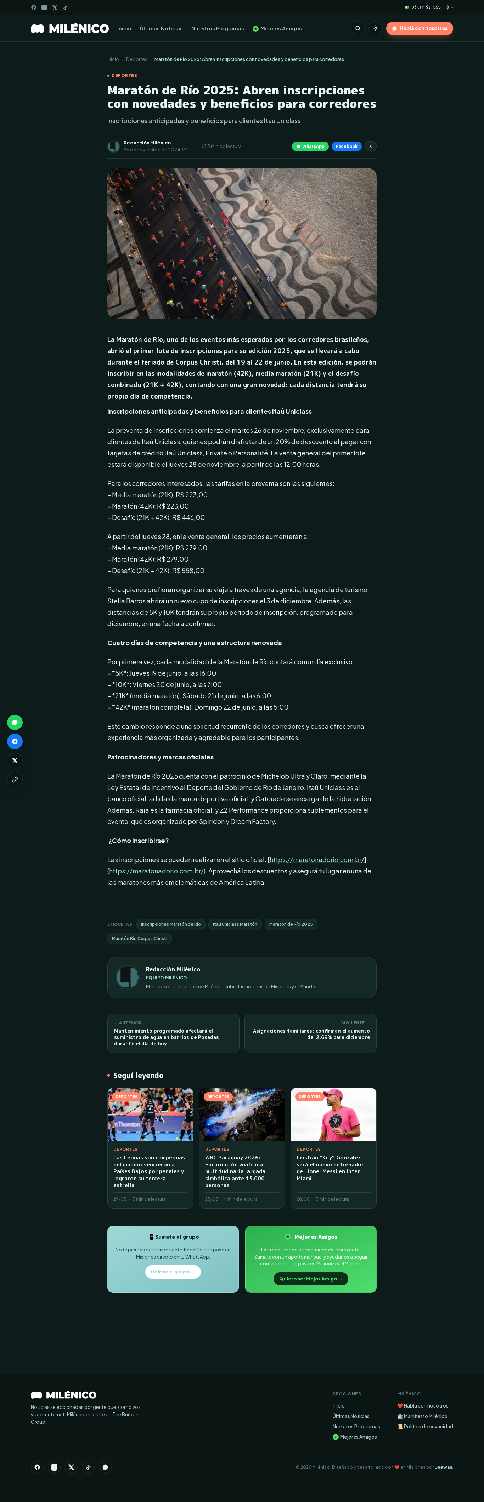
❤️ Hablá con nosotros (423, 1406)
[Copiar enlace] (15, 779)
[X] (71, 1467)
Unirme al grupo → (173, 1271)
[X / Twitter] (54, 7)
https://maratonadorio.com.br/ (156, 871)
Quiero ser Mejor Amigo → (311, 1279)
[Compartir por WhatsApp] (15, 722)
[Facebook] (33, 7)
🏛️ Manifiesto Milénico (422, 1416)
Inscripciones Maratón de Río (171, 924)
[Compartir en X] (15, 760)
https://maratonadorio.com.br (315, 859)
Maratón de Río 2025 (291, 924)
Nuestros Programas (217, 28)
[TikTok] (65, 7)
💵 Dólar (422, 7)
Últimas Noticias (161, 28)
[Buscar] (358, 28)
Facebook (347, 146)
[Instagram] (44, 7)
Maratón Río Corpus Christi (139, 938)
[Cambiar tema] (375, 28)
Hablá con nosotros (424, 28)
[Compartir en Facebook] (15, 741)
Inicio (124, 28)
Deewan (443, 1467)
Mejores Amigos (278, 28)
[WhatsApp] (105, 1467)
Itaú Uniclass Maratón (235, 924)
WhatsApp (313, 146)
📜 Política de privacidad (425, 1426)
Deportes (136, 59)
